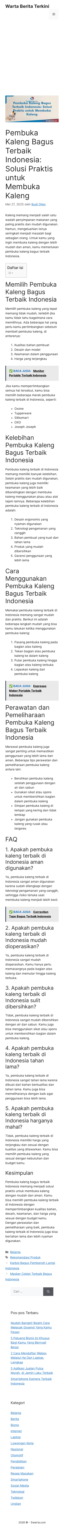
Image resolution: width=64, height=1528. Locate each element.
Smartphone (19, 1479)
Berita (15, 1419)
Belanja (15, 1252)
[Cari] (48, 1291)
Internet (16, 1431)
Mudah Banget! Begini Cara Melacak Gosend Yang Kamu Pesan (31, 1327)
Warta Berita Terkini (27, 6)
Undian (16, 1504)
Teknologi (17, 1491)
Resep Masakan (22, 1473)
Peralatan (17, 1467)
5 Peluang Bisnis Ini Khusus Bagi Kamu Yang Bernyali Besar (30, 1342)
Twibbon (17, 1497)
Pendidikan (19, 1461)
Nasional (17, 1449)
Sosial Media (20, 1485)
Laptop (16, 1437)
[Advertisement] (32, 62)
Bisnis (15, 1425)
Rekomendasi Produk (25, 1257)
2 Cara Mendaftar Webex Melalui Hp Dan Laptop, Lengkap (29, 1357)
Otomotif (17, 1455)
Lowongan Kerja (22, 1443)
